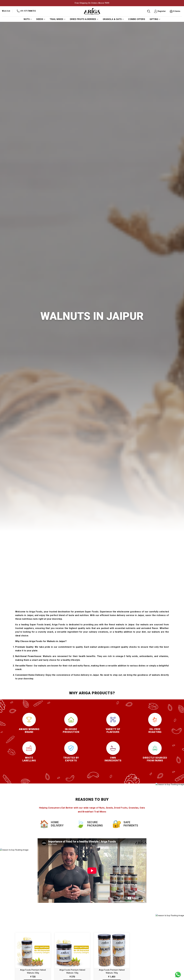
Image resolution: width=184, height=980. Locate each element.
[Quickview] (35, 950)
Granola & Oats (112, 19)
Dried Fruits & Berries (83, 19)
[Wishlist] (30, 950)
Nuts (27, 19)
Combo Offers (136, 19)
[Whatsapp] (178, 975)
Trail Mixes (56, 19)
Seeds (39, 19)
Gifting (154, 19)
